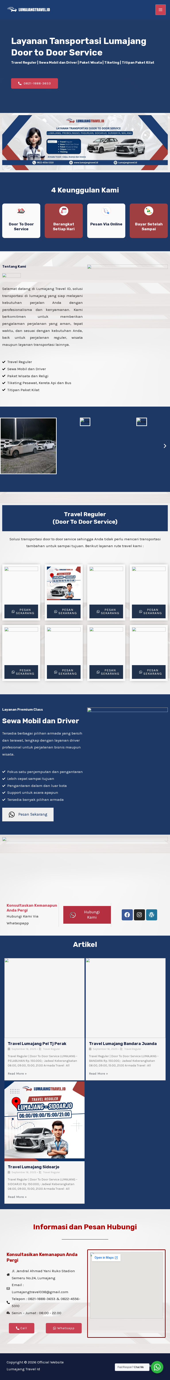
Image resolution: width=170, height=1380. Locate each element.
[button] (5, 446)
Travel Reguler (51, 1049)
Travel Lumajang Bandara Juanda (123, 1043)
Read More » (17, 1073)
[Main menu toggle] (161, 10)
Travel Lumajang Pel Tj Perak (37, 1043)
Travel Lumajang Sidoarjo (33, 1167)
